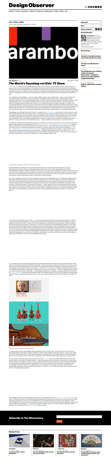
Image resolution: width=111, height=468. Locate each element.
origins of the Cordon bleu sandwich (65, 397)
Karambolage (12, 86)
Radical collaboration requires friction (91, 85)
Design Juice (40, 11)
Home (10, 24)
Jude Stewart (13, 80)
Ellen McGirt (84, 62)
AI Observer (33, 11)
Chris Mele (83, 82)
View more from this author (87, 46)
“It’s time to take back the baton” (90, 64)
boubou (46, 359)
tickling (38, 124)
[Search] (86, 7)
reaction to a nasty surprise (63, 124)
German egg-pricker (16, 272)
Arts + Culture (13, 22)
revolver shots (49, 124)
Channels (11, 11)
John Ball (83, 69)
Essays (14, 24)
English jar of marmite (22, 129)
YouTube (61, 11)
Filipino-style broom (35, 129)
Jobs (66, 11)
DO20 (56, 11)
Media (22, 22)
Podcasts (17, 11)
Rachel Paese (84, 54)
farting (42, 124)
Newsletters (25, 11)
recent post (51, 112)
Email (57, 414)
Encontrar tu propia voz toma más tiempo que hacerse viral (91, 57)
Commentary (90, 82)
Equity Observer (49, 11)
